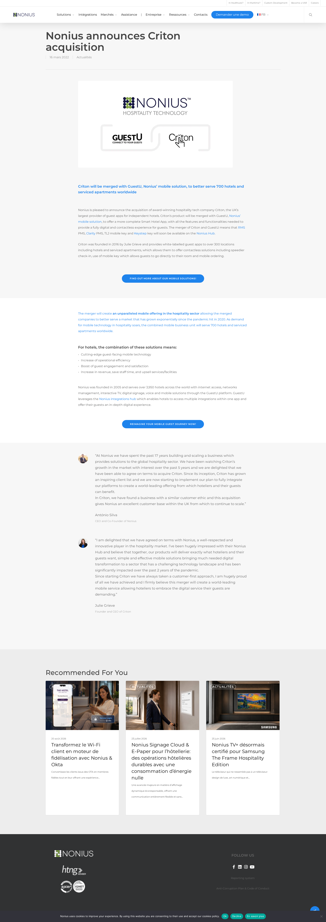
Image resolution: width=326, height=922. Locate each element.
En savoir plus (255, 916)
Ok (225, 916)
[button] (163, 278)
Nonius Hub (206, 233)
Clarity (90, 233)
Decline (236, 916)
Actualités (84, 57)
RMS (241, 227)
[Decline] (321, 916)
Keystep (140, 233)
